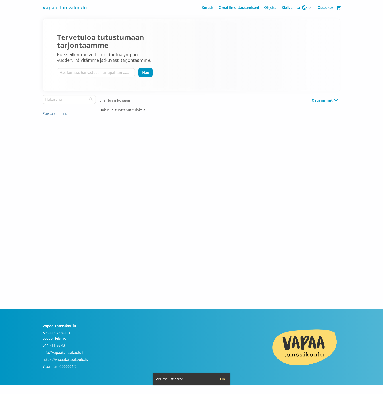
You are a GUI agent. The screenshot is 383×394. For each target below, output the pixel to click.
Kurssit (207, 7)
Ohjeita (270, 7)
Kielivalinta (291, 7)
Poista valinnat (55, 113)
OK (222, 379)
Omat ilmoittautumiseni (239, 7)
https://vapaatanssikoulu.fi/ (65, 359)
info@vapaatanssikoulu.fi (63, 352)
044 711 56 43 (54, 345)
